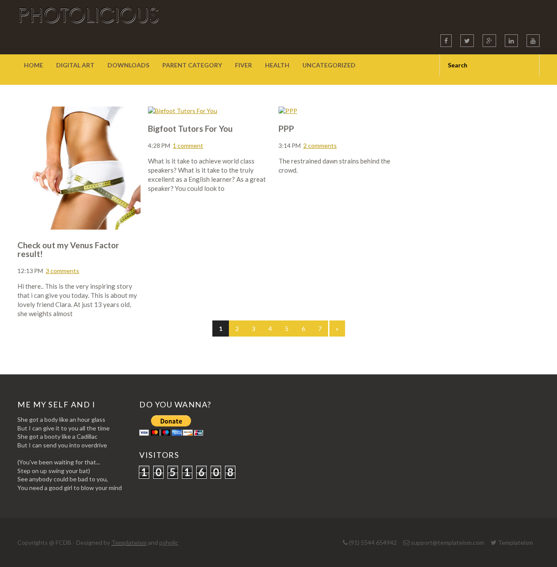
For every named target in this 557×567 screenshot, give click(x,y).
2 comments (320, 145)
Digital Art (75, 65)
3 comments (62, 270)
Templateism (129, 542)
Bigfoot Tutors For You (190, 128)
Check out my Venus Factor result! (68, 249)
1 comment (188, 145)
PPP (286, 128)
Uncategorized (329, 65)
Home (33, 65)
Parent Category (192, 65)
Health (277, 65)
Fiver (243, 65)
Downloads (128, 65)
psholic (168, 542)
